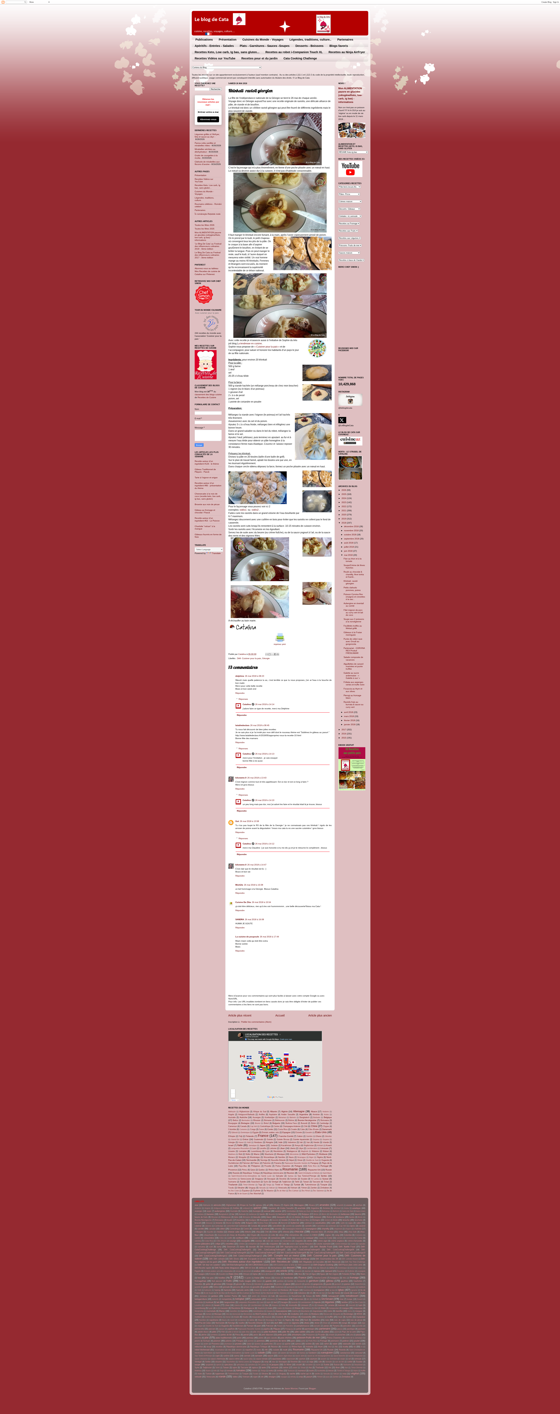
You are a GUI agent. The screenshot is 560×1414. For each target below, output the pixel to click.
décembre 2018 (351, 526)
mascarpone (281, 1311)
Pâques (276, 1329)
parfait (298, 1329)
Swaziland (255, 1182)
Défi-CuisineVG (304, 1265)
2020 (344, 514)
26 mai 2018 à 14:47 (256, 865)
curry (219, 1246)
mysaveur (360, 1317)
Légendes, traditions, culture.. (310, 39)
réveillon (284, 1347)
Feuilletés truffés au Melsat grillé (353, 627)
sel (349, 1359)
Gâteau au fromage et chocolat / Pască (205, 511)
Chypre (326, 1126)
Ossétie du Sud (312, 1160)
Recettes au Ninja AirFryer (347, 52)
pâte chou (257, 1332)
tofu (215, 1371)
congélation (253, 1238)
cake (358, 1223)
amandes (324, 1204)
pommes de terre (278, 1341)
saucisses (276, 1359)
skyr (273, 1362)
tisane (208, 1371)
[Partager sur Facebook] (275, 654)
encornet (247, 1271)
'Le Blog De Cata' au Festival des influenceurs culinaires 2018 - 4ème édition (208, 246)
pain (259, 1326)
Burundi (304, 1123)
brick (335, 1220)
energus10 (270, 1271)
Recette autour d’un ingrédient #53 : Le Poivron (207, 519)
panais (326, 1326)
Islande (326, 1142)
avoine (278, 1211)
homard (274, 1290)
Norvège (263, 1160)
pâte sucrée (316, 1332)
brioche (346, 1220)
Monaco (231, 1157)
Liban (282, 1148)
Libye (301, 1148)
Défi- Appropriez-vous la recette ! (294, 1247)
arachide (302, 1208)
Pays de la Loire (349, 1332)
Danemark (327, 1129)
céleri (222, 1228)
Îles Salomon (318, 1191)
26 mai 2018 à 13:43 (256, 778)
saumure (313, 1359)
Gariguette (301, 1281)
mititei (306, 1314)
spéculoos (241, 1365)
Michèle (239, 885)
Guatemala (258, 1139)
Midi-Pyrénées (308, 1154)
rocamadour (220, 1350)
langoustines (229, 1302)
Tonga (268, 1185)
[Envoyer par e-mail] (266, 654)
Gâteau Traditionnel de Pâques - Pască (205, 470)
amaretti (340, 1205)
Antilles (262, 1114)
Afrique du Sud (259, 1111)
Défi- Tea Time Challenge (355, 1262)
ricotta (345, 1346)
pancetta (359, 1326)
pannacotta (199, 1329)
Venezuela (282, 1188)
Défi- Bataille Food (323, 1246)
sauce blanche (339, 1356)
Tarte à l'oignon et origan (206, 477)
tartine (285, 1367)
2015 (344, 738)
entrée (283, 1270)
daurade (252, 1247)
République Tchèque (251, 1173)
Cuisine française (305, 1244)
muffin (330, 1317)
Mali (240, 1154)
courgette (245, 1241)
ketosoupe (283, 1299)
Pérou (244, 1170)
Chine (314, 1126)
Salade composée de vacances (353, 658)
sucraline (309, 1365)
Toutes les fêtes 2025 (204, 229)
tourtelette (321, 1371)
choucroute (221, 1235)
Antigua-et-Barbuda (246, 1114)
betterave (345, 1214)
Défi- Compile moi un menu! (283, 1255)
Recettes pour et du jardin (259, 58)
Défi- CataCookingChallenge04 (340, 1250)
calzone (208, 1226)
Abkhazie (232, 1111)
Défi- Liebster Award (350, 1259)
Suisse (325, 1179)
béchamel (282, 1214)
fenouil (271, 1274)
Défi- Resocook (334, 1262)
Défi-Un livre (250, 1268)
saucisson (290, 1359)
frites (344, 1278)
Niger (311, 1157)
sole (320, 1362)
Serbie (324, 1176)
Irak (301, 1142)
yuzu (328, 1377)
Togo (260, 1185)
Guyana (316, 1139)
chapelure (338, 1229)
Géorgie (266, 658)
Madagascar (292, 1151)
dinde (304, 1268)
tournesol (302, 1370)
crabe (268, 1241)
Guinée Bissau (283, 1139)
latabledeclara (242, 725)
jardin (254, 1296)
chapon (348, 1229)
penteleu (214, 1335)
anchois (359, 1205)
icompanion (319, 1290)
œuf (276, 1323)
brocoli (198, 1223)
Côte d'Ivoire (313, 1129)
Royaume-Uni (314, 1170)
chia (258, 1232)
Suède (243, 1181)
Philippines (255, 1166)
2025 (344, 494)
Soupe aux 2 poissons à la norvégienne (354, 620)
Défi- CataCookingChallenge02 (271, 1250)
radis (317, 1344)
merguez (359, 1311)
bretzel (327, 1220)
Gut (237, 821)
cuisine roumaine (323, 1244)
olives (306, 1323)
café (333, 1223)
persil (246, 1334)
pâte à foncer (233, 1332)
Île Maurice (268, 1191)
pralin (206, 1344)
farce (263, 1274)
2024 (344, 498)
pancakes (347, 1326)
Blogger (312, 1388)
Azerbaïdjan (270, 1117)
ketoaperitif (333, 1296)
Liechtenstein (312, 1148)
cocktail (306, 1235)
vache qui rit (305, 1374)
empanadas (228, 1271)
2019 (344, 518)
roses (258, 1350)
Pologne (298, 1166)
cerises (266, 1228)
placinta (198, 1338)
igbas (341, 1289)
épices (317, 1271)
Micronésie (294, 1154)
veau (344, 1374)
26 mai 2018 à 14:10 (264, 800)
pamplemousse (302, 1326)
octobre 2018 (350, 534)
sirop (266, 1362)
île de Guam (242, 1194)
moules (246, 1317)
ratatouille (347, 1344)
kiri (308, 1299)
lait (218, 1302)
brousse (209, 1223)
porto (303, 1341)
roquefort (249, 1350)
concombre (209, 1238)
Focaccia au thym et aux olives (353, 690)
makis (279, 1308)
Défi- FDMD (276, 1259)
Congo (253, 1129)
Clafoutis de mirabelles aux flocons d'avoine (207, 163)
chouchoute (209, 1235)
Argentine (303, 1114)
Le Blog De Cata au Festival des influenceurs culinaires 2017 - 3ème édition (207, 255)
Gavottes (198, 1284)
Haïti (249, 1142)
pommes (261, 1341)
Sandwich (312, 1353)
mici (227, 1314)
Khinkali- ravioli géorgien (350, 582)
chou (341, 1232)
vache (292, 1373)
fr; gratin (248, 1278)
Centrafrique (265, 1126)
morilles (207, 1317)
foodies (221, 1278)
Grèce (245, 1139)
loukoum (341, 1305)
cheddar (219, 1232)
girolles (279, 1284)
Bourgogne (232, 1123)
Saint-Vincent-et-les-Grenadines (244, 1176)
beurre (358, 1214)
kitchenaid (327, 1298)
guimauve (291, 1287)
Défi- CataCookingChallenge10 (352, 1253)
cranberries (287, 1241)
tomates (240, 1370)
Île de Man (281, 1191)
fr (231, 1277)
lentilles (345, 1302)
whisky (293, 1377)
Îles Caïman (294, 1191)
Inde (280, 1142)
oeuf (268, 1323)
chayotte (209, 1232)
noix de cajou (340, 1320)
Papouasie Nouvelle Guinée (296, 1163)
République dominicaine (273, 1173)
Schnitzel (333, 1359)
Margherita (199, 1311)
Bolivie (291, 1120)
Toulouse (291, 1371)
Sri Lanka (315, 1179)
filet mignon (333, 1274)
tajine (234, 1367)
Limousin (324, 1148)
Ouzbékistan (233, 1163)
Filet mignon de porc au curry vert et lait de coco (353, 612)
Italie (240, 1145)
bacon (316, 1211)
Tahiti (297, 1182)
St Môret (287, 1365)
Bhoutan (256, 1120)
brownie (219, 1223)
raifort (326, 1344)
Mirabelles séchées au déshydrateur (205, 150)
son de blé (339, 1362)
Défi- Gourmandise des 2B (327, 1259)
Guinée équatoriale (301, 1139)
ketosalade (256, 1299)
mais (270, 1308)
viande (222, 1376)
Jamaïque (253, 1145)
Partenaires (345, 39)
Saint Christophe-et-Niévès (309, 1173)
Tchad (326, 1182)
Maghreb (304, 1151)
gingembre (268, 1284)
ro (362, 1347)
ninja (297, 1320)
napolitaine (213, 1320)
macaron (224, 1308)
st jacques (274, 1364)
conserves (275, 1238)
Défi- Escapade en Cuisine (255, 1259)
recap (208, 1347)
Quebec (261, 1170)
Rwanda (236, 1173)
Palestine (267, 1163)
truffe (363, 1370)
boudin (229, 1220)
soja (311, 1361)
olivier (316, 1323)
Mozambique (269, 1157)
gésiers (239, 1284)
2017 (344, 729)
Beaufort (272, 1214)
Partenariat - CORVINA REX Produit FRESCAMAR (354, 650)
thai (310, 1367)
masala (270, 1311)
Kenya (297, 1145)
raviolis (359, 1344)
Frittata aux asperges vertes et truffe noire (354, 683)
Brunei (257, 1123)
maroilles (233, 1311)
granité (197, 1287)
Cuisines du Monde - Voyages (263, 39)
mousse (267, 1317)
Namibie (281, 1157)
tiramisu (198, 1370)
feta (278, 1274)
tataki (295, 1367)
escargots (361, 1271)
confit (229, 1238)
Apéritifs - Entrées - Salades (214, 45)
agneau (259, 1205)
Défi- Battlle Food (347, 1246)
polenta (228, 1341)
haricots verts (242, 1290)
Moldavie (323, 1154)
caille (343, 1223)
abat (196, 1205)
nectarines (242, 1320)
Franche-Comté (286, 1136)
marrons (244, 1311)
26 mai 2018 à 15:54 (261, 902)
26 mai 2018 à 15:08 (253, 885)
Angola (231, 1114)
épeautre (298, 1271)
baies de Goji (347, 1211)
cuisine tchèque (341, 1244)
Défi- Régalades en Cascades (311, 1262)
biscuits (256, 1217)
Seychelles (232, 1179)
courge (233, 1241)
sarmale (247, 1356)
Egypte (256, 1132)
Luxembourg (256, 1151)
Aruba (326, 1114)
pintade (331, 1335)
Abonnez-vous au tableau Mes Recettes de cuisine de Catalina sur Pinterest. (207, 271)
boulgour (252, 1220)
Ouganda (325, 1160)
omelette (334, 1323)
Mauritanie (269, 1154)
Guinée (270, 1139)
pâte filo (286, 1332)
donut (352, 1268)
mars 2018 (349, 716)
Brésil (266, 1123)
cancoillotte (277, 1226)
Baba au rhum (305, 1211)
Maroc (257, 1154)
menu (350, 1311)
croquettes (273, 1244)
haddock (361, 1287)
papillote (231, 1329)
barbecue (253, 1214)
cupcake (362, 1244)
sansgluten (327, 1352)
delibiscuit (263, 1268)
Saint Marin (327, 1173)
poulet (357, 1341)
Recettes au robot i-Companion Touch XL (294, 52)
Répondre (240, 693)
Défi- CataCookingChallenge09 (322, 1253)
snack (303, 1362)
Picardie (267, 1166)
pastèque (351, 1329)
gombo (307, 1284)
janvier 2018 (350, 724)
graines (347, 1284)
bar (233, 1214)
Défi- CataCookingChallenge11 (213, 1255)
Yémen (304, 1188)
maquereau (358, 1308)
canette (298, 1226)
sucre (318, 1365)
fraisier (278, 1278)
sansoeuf (359, 1353)
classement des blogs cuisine (208, 394)
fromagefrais (200, 1281)
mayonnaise (318, 1311)
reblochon (199, 1347)
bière (236, 1217)
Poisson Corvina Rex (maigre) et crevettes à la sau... (354, 597)
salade (261, 1352)
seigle (342, 1359)
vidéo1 (243, 510)
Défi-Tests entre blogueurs (227, 1268)
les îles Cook (233, 1191)
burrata (274, 1223)
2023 (344, 502)
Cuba (302, 1129)
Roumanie (290, 1169)
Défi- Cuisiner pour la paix (249, 658)
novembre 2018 (351, 530)
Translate (216, 553)
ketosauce (271, 1299)
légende (317, 1302)
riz (355, 1346)
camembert (231, 1226)
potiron (345, 1341)
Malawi (326, 1151)
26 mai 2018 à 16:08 (254, 919)
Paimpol (250, 1326)
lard (275, 1302)
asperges (198, 1211)
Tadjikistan (286, 1182)
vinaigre (272, 1376)
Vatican (272, 1188)
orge (363, 1323)
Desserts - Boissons (309, 45)
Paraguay (314, 1163)
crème (309, 1241)
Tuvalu (231, 1188)
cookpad (309, 1238)
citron (281, 1235)
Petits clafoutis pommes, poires (352, 588)
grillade (247, 1287)
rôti (266, 1349)
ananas (349, 1205)
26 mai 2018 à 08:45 (259, 725)
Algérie (284, 1111)
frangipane (334, 1278)
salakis (275, 1353)
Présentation (227, 39)
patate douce (203, 1332)
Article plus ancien (320, 1015)
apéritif (257, 1207)
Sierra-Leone (245, 1179)
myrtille (349, 1317)
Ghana (318, 1136)
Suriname (232, 1182)
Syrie (266, 1182)
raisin (334, 1343)
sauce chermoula (218, 1359)
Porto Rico (312, 1166)
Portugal (324, 1166)
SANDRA (239, 919)
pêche (203, 1335)
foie (199, 1278)
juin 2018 (348, 551)
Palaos (256, 1163)
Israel (230, 1145)
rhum (320, 1346)
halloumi (207, 1290)
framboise (288, 1278)
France (263, 1136)
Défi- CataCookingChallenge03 (306, 1250)
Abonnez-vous (208, 119)
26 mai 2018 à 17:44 (269, 936)
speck (218, 1365)
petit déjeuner (267, 1335)
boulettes (241, 1220)
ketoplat (239, 1298)
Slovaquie (271, 1179)
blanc (269, 1217)
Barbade (316, 1117)
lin (313, 1305)
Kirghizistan (309, 1145)
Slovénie (282, 1179)
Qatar (252, 1170)
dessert (291, 1267)
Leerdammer (306, 1302)
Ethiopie (231, 1136)
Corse (261, 1129)
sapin (217, 1356)
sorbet (349, 1362)
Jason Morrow (291, 1388)
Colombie (232, 1129)
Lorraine (243, 1151)
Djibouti (234, 1132)
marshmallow (258, 1311)
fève (300, 1274)
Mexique (281, 1154)
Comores (243, 1129)
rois (229, 1350)
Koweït (329, 1145)
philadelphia (297, 1335)
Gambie (309, 1136)
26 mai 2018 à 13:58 (249, 821)
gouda (328, 1284)
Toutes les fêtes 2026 (204, 225)
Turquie (323, 1184)
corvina (198, 1241)
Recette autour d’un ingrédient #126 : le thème (207, 462)
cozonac (258, 1241)
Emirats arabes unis (270, 1132)
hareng (217, 1290)
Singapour (259, 1179)
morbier (198, 1317)
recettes (219, 1347)
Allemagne (298, 1111)
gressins (236, 1287)
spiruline (251, 1365)
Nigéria (320, 1157)
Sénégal (275, 1182)
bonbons (340, 1217)
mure (340, 1317)
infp (317, 1293)
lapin (269, 1302)
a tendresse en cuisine (250, 343)
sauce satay (248, 1359)
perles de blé (226, 1335)
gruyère (266, 1287)
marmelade (211, 1311)
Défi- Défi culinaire (217, 1259)
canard (264, 1226)
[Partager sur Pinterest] (277, 654)
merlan (208, 1314)
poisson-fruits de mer (308, 1337)
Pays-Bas (243, 1166)
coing (337, 1235)
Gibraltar (328, 1136)
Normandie (251, 1160)
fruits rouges (245, 1281)
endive (257, 1271)
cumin (353, 1244)
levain (217, 1305)
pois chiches (286, 1338)
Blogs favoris (338, 45)
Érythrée (256, 1191)
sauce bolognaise (355, 1356)
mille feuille (282, 1314)
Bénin (313, 1123)
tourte (311, 1370)
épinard (328, 1271)
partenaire (324, 1328)
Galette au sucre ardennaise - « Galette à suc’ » (352, 675)
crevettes (229, 1244)
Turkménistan (310, 1185)
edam (360, 1268)
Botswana (325, 1120)
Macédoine (278, 1151)
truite (200, 1374)
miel (272, 1314)
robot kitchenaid (202, 1349)
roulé (285, 1349)
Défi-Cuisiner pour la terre (283, 1265)
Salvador (279, 1176)
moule (236, 1317)
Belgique (328, 1117)
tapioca (255, 1367)
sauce (270, 1355)
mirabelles (295, 1314)
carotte (200, 1228)
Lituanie (231, 1151)
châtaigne (199, 1232)
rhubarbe (309, 1347)
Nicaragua (301, 1157)
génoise (217, 1284)
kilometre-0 (240, 778)
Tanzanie (316, 1182)
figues (322, 1274)
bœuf (306, 1217)
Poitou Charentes (282, 1166)
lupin (360, 1305)
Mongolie (242, 1157)
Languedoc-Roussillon (240, 1148)
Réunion (290, 1173)
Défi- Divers (234, 1259)
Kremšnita (199, 1302)
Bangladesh (304, 1117)
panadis (317, 1326)
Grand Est (235, 1139)
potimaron (335, 1341)
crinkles (242, 1244)
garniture (313, 1280)
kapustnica (283, 1296)
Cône (221, 1238)
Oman (299, 1160)
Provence (232, 1170)
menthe (339, 1311)
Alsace (314, 1111)
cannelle (308, 1226)
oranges (354, 1323)
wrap (301, 1377)
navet (232, 1320)
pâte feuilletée (270, 1332)
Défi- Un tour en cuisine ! (209, 1265)
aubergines (220, 1211)
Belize (235, 1120)
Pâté (223, 1332)
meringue (198, 1314)
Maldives (231, 1154)
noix (327, 1320)
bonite (351, 1217)
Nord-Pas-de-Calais (203, 1323)
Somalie (293, 1179)
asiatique (356, 1208)
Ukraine (241, 1187)
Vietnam (293, 1188)
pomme (251, 1341)
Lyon (267, 1151)
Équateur (246, 1191)
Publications (204, 39)
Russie (329, 1170)
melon (329, 1311)
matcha (295, 1311)
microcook (236, 1314)
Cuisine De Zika (243, 902)
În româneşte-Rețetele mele (207, 214)
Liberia (292, 1148)
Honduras (258, 1142)
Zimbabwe (324, 1188)
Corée (270, 1129)
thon (338, 1367)
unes (274, 1374)
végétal (355, 1373)
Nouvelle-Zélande (278, 1160)
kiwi (341, 1299)
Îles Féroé (306, 1191)
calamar (198, 1226)
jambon (214, 1296)
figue (314, 1274)
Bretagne (245, 1123)
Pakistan (246, 1163)
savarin (323, 1359)
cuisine (292, 1244)
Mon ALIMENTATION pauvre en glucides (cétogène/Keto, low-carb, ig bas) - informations (208, 236)
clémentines (294, 1235)
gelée (208, 1284)
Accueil (280, 1015)
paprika (267, 1329)
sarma (236, 1356)
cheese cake (233, 1232)
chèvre (248, 1232)
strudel (299, 1365)
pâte (214, 1332)
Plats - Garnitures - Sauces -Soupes (264, 45)
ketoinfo (215, 1299)
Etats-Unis (321, 1132)
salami (283, 1353)
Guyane (326, 1139)
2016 (344, 733)
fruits (229, 1280)
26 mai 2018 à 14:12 (264, 844)
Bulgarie (276, 1123)
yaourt (309, 1376)
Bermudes (246, 1120)
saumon (302, 1359)
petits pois (282, 1334)
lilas (266, 1305)
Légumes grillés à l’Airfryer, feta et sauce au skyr (207, 135)
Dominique (245, 1132)
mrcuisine (320, 1317)
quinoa (298, 1344)
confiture (240, 1238)
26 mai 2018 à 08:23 (254, 676)
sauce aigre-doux (285, 1356)
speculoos (228, 1365)
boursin (275, 1220)
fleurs (363, 1274)
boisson (317, 1217)
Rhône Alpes (273, 1170)
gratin (206, 1287)
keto (318, 1295)
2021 (344, 510)
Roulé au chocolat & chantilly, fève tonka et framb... (354, 574)
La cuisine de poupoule (247, 936)
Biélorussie (280, 1120)
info (311, 1293)
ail (268, 1205)
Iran (308, 1142)
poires (261, 1338)
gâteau (329, 1280)
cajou (350, 1223)
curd (211, 1247)
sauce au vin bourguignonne (318, 1356)
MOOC (360, 1314)
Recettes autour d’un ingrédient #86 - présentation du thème (208, 485)
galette (269, 1281)
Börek (360, 1217)
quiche (287, 1344)
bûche (237, 1223)
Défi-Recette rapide (203, 1268)
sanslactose (345, 1353)
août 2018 (349, 543)
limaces (275, 1305)
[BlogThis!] (269, 654)
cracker (276, 1241)
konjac (349, 1299)
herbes (265, 1290)
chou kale (352, 1232)
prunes (238, 1343)
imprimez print (280, 644)
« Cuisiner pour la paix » (267, 346)
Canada (243, 1126)
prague (197, 1344)
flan (354, 1274)
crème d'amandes (355, 1241)
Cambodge (324, 1123)
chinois (286, 1232)
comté (197, 1238)
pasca (339, 1329)
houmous (307, 1290)
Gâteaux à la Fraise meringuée (353, 633)
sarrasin (258, 1355)
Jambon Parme (230, 1296)
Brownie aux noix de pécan (207, 504)
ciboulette (264, 1235)
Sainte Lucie (266, 1176)
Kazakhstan (286, 1145)
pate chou (246, 1332)
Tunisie (297, 1184)
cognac (328, 1235)
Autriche (243, 1117)
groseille (256, 1287)
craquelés (299, 1241)
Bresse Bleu (304, 1220)
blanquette (281, 1217)
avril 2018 (349, 712)
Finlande (250, 1136)
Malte (248, 1154)
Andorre (325, 1111)
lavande (294, 1302)
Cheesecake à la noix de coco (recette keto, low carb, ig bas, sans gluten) (208, 496)
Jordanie (274, 1145)
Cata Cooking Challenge (300, 58)
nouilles (241, 1323)
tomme (255, 1371)
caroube (212, 1229)
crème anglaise (337, 1241)
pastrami (361, 1329)
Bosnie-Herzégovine (307, 1120)
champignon (311, 1228)
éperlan (308, 1271)
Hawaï (241, 1142)
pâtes (326, 1332)
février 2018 (350, 720)
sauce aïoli (299, 1356)
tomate (230, 1370)
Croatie (294, 1129)
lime (283, 1305)
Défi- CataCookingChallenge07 (263, 1253)
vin (262, 1376)
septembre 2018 (352, 538)
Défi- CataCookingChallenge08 (293, 1253)
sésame (218, 1362)
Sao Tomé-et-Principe (307, 1176)
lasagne (284, 1302)
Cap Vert (253, 1126)
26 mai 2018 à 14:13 (264, 754)
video (235, 1376)
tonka (271, 1370)
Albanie (273, 1111)
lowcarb (352, 1305)
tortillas (280, 1370)
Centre (276, 1126)
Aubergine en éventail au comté (354, 604)
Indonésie (292, 1142)
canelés (289, 1226)
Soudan (304, 1179)
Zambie (313, 1188)
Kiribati (320, 1145)
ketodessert (352, 1295)
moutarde (279, 1317)
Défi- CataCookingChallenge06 (233, 1253)
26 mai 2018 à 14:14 (264, 704)
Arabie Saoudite (288, 1114)
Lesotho (263, 1148)
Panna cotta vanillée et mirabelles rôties (205, 144)
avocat (267, 1211)
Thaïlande (233, 1184)
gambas (280, 1281)
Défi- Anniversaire (267, 1247)
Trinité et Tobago (282, 1185)
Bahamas (282, 1117)
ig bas (332, 1290)
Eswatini (308, 1132)
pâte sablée (300, 1332)
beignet (294, 1214)
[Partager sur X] (272, 654)
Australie (232, 1117)
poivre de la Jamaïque (354, 1338)
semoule (357, 1359)
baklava (200, 1214)
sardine (226, 1356)
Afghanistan (244, 1111)
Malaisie (315, 1151)
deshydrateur (276, 1268)
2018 (344, 523)
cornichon (350, 1238)
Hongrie (269, 1142)
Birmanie (268, 1120)
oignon (286, 1323)
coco (314, 1234)
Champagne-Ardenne (291, 1126)
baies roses (360, 1211)
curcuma (201, 1247)
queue (279, 1344)
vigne (255, 1377)
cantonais (332, 1226)
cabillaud (308, 1223)
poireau (249, 1338)
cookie (288, 1238)
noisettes (316, 1320)
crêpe (217, 1244)
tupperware (219, 1374)
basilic (262, 1214)
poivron (217, 1341)
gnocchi (298, 1284)
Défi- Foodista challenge (298, 1259)
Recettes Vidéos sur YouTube (215, 58)
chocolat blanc (317, 1232)
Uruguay (252, 1188)
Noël (306, 1320)
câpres (352, 1226)
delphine (239, 676)
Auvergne (257, 1117)
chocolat (298, 1231)
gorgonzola (318, 1284)
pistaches (341, 1335)
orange (344, 1323)
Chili (305, 1126)
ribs (336, 1347)
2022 (344, 506)
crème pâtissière (202, 1244)
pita (351, 1335)
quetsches (268, 1344)
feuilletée (289, 1274)
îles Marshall (255, 1193)
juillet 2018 (349, 547)
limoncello (293, 1305)
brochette (359, 1220)
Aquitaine (273, 1114)
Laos (254, 1148)
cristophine (252, 1244)
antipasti (246, 1208)
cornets (340, 1238)
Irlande (316, 1142)
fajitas (255, 1274)
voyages (284, 1377)
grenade (226, 1287)
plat (207, 1337)
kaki (273, 1296)
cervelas (278, 1229)
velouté (198, 1376)
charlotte (358, 1229)
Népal (291, 1160)
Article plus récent (239, 1015)
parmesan (309, 1329)
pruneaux (228, 1344)
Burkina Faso (291, 1123)
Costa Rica (282, 1129)
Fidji (240, 1136)
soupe (197, 1364)
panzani (212, 1329)
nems (252, 1320)
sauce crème (234, 1359)
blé (290, 1217)
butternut (295, 1223)
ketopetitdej (227, 1299)
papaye (221, 1329)
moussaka (256, 1317)
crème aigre (322, 1241)
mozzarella (306, 1317)
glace (287, 1284)
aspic (209, 1211)
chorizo (330, 1232)
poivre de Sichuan (202, 1341)
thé (329, 1367)
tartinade (274, 1367)
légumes (329, 1302)
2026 (344, 490)
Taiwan (306, 1182)
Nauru (291, 1157)
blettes (298, 1217)
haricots (227, 1290)
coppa (321, 1238)
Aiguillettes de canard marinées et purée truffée (353, 666)
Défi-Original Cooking (323, 1265)
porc (293, 1341)
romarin (239, 1350)
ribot (329, 1347)
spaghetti (209, 1365)
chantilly (325, 1228)
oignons (295, 1323)
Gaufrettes (358, 1281)
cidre (273, 1235)
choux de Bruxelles (238, 1235)
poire (239, 1338)
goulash (338, 1284)
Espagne (286, 1132)
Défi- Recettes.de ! (281, 1261)
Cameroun (232, 1126)
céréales (256, 1229)
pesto (255, 1335)
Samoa (290, 1176)
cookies (299, 1238)
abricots (217, 1205)
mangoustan (334, 1308)
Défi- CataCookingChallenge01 (237, 1250)
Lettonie (273, 1148)
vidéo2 (255, 510)
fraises (268, 1278)
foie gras (210, 1278)
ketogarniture (201, 1299)
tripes (356, 1371)
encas (238, 1271)
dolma (331, 1268)
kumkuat (209, 1302)
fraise (257, 1278)
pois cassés (272, 1338)
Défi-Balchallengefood (235, 1265)
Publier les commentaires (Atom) (256, 1022)
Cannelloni (320, 1226)
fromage (354, 1277)
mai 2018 (348, 555)
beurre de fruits (201, 1217)
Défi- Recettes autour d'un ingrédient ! (243, 1261)
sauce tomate (262, 1359)
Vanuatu (262, 1188)
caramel (362, 1226)
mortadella (218, 1317)
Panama (277, 1163)
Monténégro (255, 1157)
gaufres (344, 1281)
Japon (262, 1145)
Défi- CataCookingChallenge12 (247, 1255)
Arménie (316, 1114)
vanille (317, 1374)
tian (346, 1367)
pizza (358, 1334)
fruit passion (217, 1281)
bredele (285, 1220)
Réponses (243, 699)
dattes (242, 1247)
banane (210, 1214)
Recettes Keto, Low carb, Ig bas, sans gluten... (227, 52)
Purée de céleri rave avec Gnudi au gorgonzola (353, 641)
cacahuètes (320, 1223)
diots (314, 1268)
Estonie (298, 1132)
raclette (308, 1344)
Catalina (247, 704)
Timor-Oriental (248, 1185)
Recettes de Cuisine (207, 397)
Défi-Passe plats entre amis (350, 1265)
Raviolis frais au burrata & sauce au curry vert (353, 704)
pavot (336, 1332)
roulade (276, 1350)
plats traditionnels (224, 1338)
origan (200, 1326)
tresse (331, 1370)
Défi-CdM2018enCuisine (258, 1265)
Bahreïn (293, 1117)
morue (228, 1317)
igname (354, 1290)
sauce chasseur (201, 1359)
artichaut (337, 1208)
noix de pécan (356, 1320)
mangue (345, 1308)
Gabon (300, 1136)
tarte (264, 1367)
